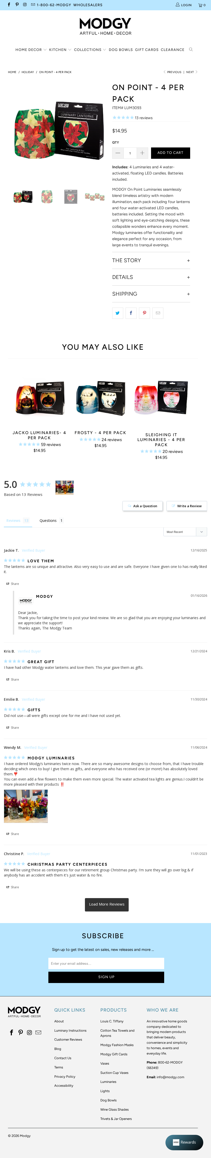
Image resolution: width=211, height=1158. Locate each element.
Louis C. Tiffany (112, 1021)
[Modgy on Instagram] (25, 5)
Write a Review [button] (189, 506)
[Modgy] (105, 24)
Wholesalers (88, 5)
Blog (57, 1049)
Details (122, 277)
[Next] (104, 130)
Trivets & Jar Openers (116, 1119)
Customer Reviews (68, 1039)
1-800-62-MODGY (54, 5)
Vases (104, 1063)
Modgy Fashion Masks (117, 1045)
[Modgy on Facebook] (8, 5)
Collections (88, 50)
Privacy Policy (64, 1076)
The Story (126, 260)
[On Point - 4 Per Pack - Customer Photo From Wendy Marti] (65, 488)
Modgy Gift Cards (113, 1054)
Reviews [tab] (13, 520)
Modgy (25, 1136)
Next (190, 72)
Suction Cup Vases (114, 1073)
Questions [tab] (48, 520)
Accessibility (63, 1085)
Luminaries (108, 1082)
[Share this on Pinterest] (144, 313)
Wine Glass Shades (114, 1109)
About (59, 1021)
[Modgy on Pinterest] (16, 5)
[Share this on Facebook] (131, 313)
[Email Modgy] (33, 5)
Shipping (124, 294)
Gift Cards (147, 50)
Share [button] (14, 584)
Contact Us (62, 1058)
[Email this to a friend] (157, 313)
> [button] (107, 904)
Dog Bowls (121, 50)
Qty (115, 142)
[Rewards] (184, 1142)
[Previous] (13, 130)
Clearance (172, 50)
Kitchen (58, 50)
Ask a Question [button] (145, 506)
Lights (105, 1091)
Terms (58, 1067)
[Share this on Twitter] (117, 313)
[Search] (191, 50)
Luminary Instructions (70, 1030)
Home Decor (29, 50)
